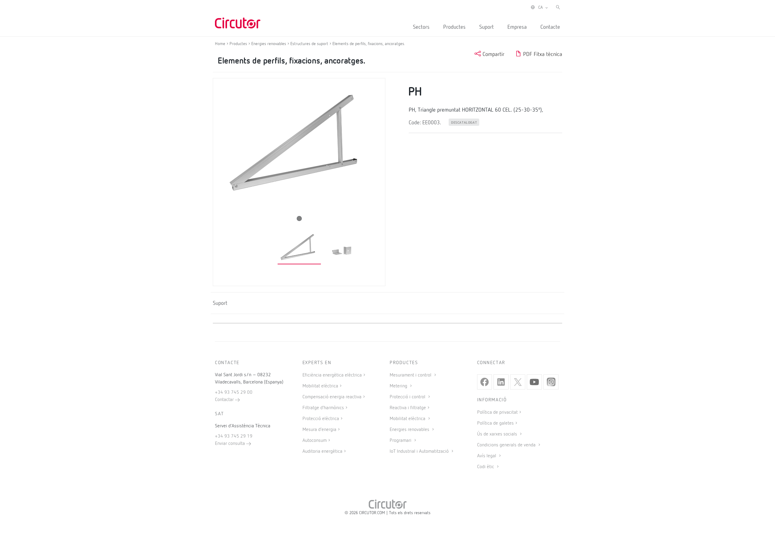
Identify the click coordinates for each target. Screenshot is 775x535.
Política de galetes (495, 423)
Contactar (225, 399)
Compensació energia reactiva (331, 397)
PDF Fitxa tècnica (542, 54)
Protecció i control (408, 397)
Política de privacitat (497, 412)
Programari (401, 440)
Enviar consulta (230, 443)
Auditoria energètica (322, 451)
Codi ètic (486, 467)
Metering (399, 386)
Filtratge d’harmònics (323, 408)
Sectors (421, 27)
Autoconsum (314, 440)
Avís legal (487, 456)
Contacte (550, 27)
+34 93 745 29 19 (233, 436)
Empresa (517, 27)
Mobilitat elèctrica (320, 386)
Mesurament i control (411, 375)
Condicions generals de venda (507, 445)
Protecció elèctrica (320, 418)
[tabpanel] (299, 247)
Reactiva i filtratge (408, 408)
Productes (454, 27)
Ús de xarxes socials (497, 434)
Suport (486, 27)
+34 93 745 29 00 (233, 392)
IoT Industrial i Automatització (420, 451)
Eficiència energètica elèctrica (332, 375)
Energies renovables (410, 429)
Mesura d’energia (319, 429)
